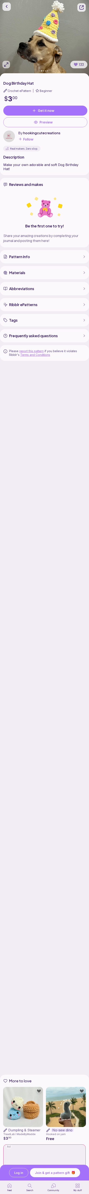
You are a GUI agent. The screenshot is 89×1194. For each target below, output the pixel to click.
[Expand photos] (6, 64)
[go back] (6, 6)
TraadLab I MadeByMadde (19, 1134)
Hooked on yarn (56, 1134)
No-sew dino (62, 1130)
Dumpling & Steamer (24, 1130)
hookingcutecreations (41, 133)
